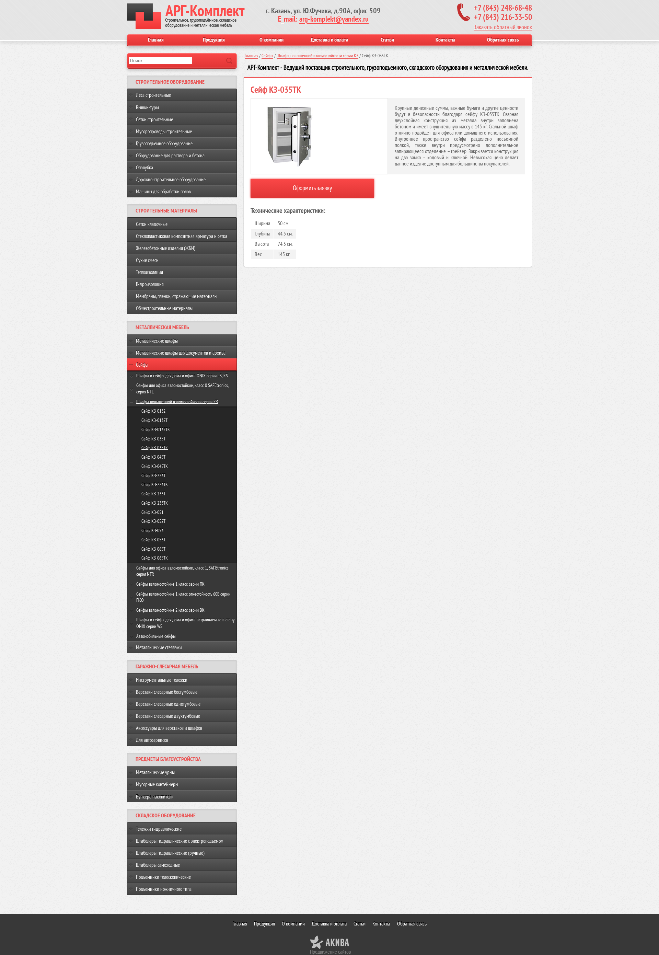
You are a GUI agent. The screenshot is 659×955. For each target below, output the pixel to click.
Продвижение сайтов (330, 952)
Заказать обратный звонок (503, 27)
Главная (156, 40)
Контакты (445, 40)
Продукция (214, 40)
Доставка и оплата (329, 40)
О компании (271, 40)
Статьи (387, 40)
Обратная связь (503, 40)
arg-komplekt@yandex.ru (334, 19)
